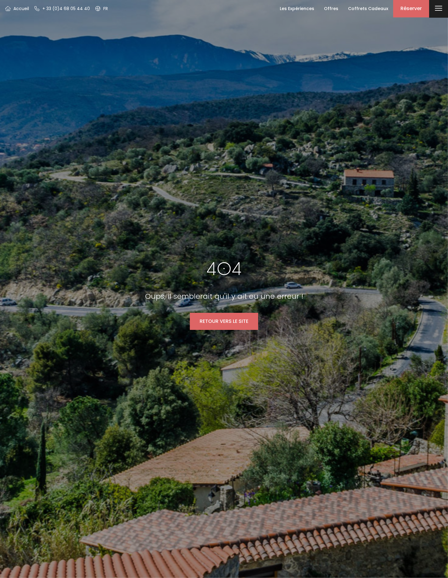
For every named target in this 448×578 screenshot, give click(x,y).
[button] (101, 8)
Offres (331, 8)
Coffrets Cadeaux (368, 8)
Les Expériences (297, 8)
